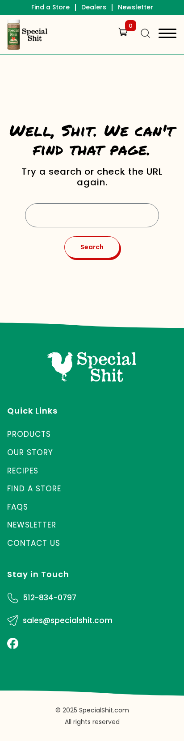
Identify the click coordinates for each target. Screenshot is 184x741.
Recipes (22, 470)
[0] (121, 40)
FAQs (17, 507)
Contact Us (33, 543)
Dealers (93, 7)
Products (29, 434)
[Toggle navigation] (167, 34)
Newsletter (135, 7)
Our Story (30, 452)
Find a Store (50, 7)
